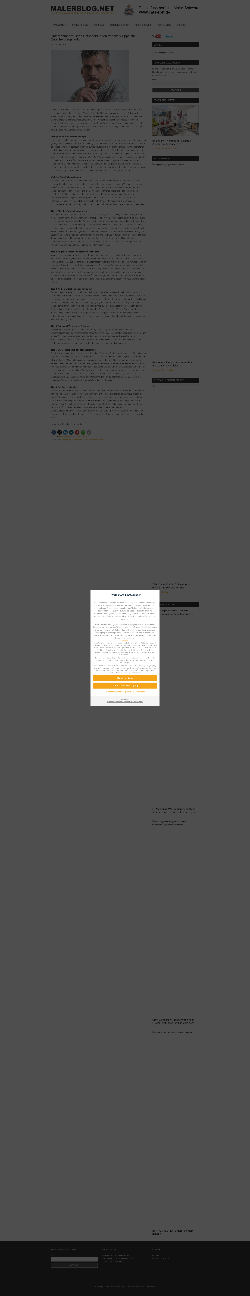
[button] (125, 685)
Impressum (125, 699)
